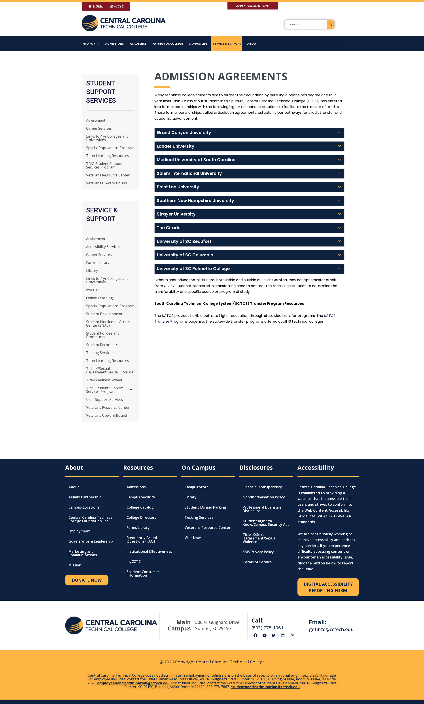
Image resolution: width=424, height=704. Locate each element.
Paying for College (167, 43)
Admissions (114, 43)
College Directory (142, 517)
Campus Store (197, 486)
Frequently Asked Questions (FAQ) (142, 539)
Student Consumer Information (143, 573)
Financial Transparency (262, 486)
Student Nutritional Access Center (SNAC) (108, 323)
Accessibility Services (103, 246)
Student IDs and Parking (205, 507)
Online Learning (99, 297)
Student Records (99, 344)
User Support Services (104, 399)
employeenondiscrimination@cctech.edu (133, 683)
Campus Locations (83, 507)
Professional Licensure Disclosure (262, 509)
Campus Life (198, 43)
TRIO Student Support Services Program (104, 165)
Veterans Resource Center (108, 175)
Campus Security (141, 497)
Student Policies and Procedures (102, 335)
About (252, 43)
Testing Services (99, 352)
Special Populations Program (110, 147)
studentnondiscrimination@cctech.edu (265, 686)
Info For (88, 43)
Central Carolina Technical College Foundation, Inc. (90, 519)
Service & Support (227, 43)
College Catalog (140, 507)
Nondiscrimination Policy (264, 497)
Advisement (95, 120)
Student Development (104, 313)
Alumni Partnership (85, 497)
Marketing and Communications (82, 553)
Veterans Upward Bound (106, 183)
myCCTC (93, 290)
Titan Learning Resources (107, 155)
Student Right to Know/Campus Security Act (266, 523)
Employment (79, 531)
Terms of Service (257, 562)
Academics (138, 43)
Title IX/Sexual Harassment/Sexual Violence (109, 370)
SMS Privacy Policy (258, 551)
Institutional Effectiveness (149, 551)
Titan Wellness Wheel (104, 380)
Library (92, 270)
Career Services (99, 128)
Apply (240, 6)
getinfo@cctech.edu (331, 629)
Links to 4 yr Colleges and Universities (107, 138)
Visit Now (193, 537)
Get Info (253, 6)
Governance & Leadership (90, 541)
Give (265, 6)
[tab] (249, 133)
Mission (74, 565)
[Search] (330, 24)
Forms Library (97, 262)
